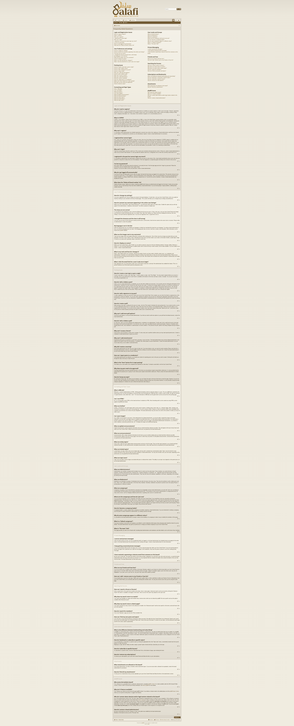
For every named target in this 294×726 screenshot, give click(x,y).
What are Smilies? (118, 91)
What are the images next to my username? (124, 57)
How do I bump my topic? (119, 83)
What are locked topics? (119, 98)
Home (119, 20)
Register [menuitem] (179, 20)
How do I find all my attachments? (155, 87)
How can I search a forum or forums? (156, 65)
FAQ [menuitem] (173, 20)
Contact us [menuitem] (151, 719)
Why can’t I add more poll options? (122, 72)
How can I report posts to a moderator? (122, 79)
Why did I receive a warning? (120, 78)
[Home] (126, 9)
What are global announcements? (121, 94)
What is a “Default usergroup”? (154, 42)
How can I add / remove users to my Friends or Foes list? (160, 60)
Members (133, 20)
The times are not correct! (120, 53)
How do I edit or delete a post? (121, 68)
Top (179, 115)
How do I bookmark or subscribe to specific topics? (159, 77)
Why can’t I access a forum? (120, 75)
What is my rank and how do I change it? (123, 60)
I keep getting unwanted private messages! (157, 50)
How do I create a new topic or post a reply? (124, 67)
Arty (148, 724)
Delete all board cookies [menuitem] (165, 719)
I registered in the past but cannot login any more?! (125, 41)
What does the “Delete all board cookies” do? (124, 45)
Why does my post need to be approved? (123, 82)
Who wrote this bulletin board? (154, 92)
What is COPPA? (118, 35)
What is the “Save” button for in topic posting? (124, 81)
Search (178, 9)
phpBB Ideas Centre (174, 691)
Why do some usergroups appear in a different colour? (160, 41)
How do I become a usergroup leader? (156, 39)
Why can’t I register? (118, 36)
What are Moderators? (152, 35)
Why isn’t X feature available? (154, 93)
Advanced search (180, 9)
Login (121, 22)
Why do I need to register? (120, 34)
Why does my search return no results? (156, 66)
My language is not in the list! (120, 56)
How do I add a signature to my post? (122, 69)
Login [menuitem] (176, 20)
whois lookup (141, 699)
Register (125, 22)
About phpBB (146, 685)
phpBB (121, 230)
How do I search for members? (154, 69)
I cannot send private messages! (155, 49)
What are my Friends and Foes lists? (156, 58)
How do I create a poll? (119, 71)
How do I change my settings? (121, 50)
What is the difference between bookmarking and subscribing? (161, 76)
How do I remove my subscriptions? (156, 80)
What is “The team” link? (153, 43)
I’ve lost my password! (119, 42)
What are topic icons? (119, 100)
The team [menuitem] (157, 719)
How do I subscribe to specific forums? (156, 79)
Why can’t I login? (118, 39)
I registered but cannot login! (120, 38)
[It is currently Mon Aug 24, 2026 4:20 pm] (179, 25)
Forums (125, 20)
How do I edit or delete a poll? (120, 74)
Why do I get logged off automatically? (122, 43)
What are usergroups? (152, 36)
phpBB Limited (151, 684)
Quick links (116, 20)
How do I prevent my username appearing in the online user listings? (129, 51)
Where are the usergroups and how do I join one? (158, 38)
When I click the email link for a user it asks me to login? (126, 61)
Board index (121, 719)
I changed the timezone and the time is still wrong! (125, 54)
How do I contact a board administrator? (156, 98)
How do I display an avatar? (120, 58)
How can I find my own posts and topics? (157, 70)
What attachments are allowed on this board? (158, 85)
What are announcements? (120, 96)
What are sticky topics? (119, 97)
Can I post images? (118, 93)
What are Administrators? (153, 34)
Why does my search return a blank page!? (157, 68)
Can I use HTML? (118, 90)
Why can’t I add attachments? (120, 76)
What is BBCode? (118, 89)
